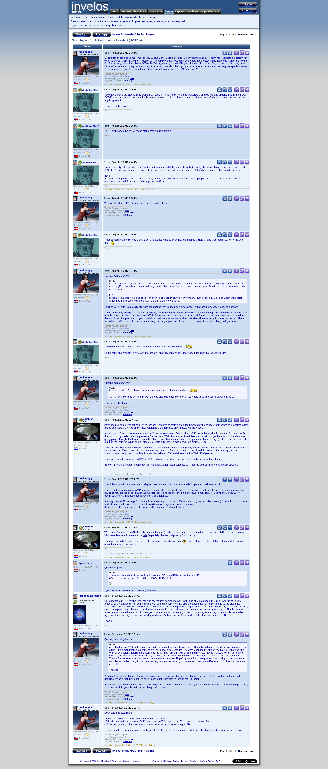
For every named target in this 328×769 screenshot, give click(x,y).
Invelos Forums (120, 34)
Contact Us (158, 761)
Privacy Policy (172, 761)
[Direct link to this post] (241, 54)
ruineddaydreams (90, 595)
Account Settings (189, 761)
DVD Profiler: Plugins (142, 34)
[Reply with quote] (247, 54)
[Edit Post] (236, 54)
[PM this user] (224, 54)
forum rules (131, 17)
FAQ (218, 761)
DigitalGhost (85, 563)
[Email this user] (224, 91)
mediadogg (85, 52)
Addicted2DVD (90, 90)
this (145, 535)
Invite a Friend (207, 761)
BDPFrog (127, 81)
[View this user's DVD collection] (230, 91)
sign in (110, 25)
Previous (243, 34)
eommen (88, 419)
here (127, 76)
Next (252, 34)
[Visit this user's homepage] (230, 54)
